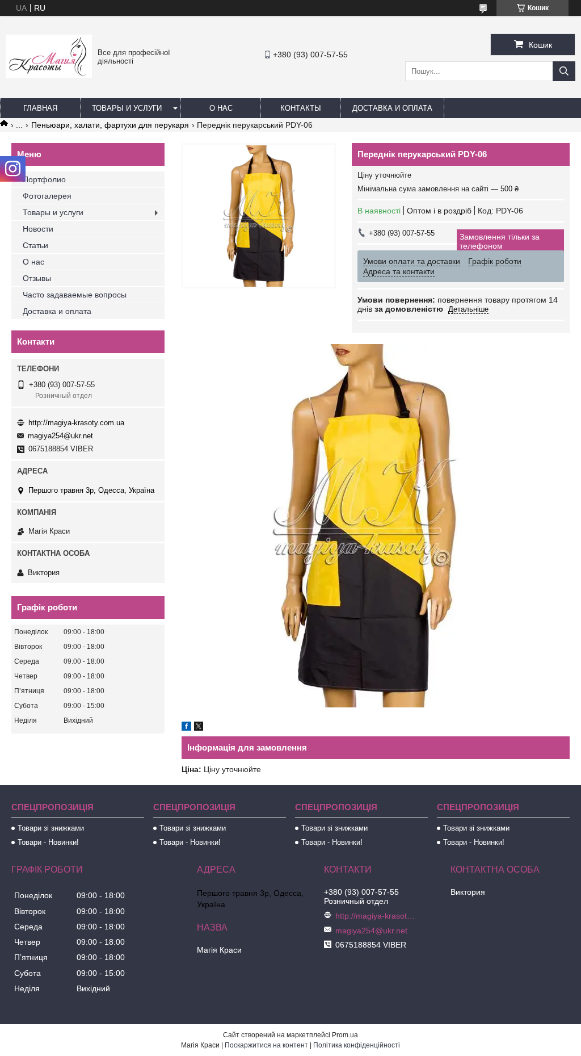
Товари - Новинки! (48, 842)
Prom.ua (345, 1035)
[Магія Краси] (49, 74)
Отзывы (37, 278)
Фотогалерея (47, 195)
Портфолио (44, 179)
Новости (38, 228)
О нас (221, 108)
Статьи (35, 245)
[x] (198, 727)
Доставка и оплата (392, 108)
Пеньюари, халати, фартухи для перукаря (110, 124)
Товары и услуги (127, 108)
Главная (40, 108)
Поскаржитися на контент (266, 1045)
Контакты (300, 108)
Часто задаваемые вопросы (75, 294)
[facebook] (186, 727)
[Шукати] (564, 71)
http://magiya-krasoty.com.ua (76, 422)
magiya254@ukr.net (60, 435)
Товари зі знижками (51, 828)
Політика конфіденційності (356, 1045)
